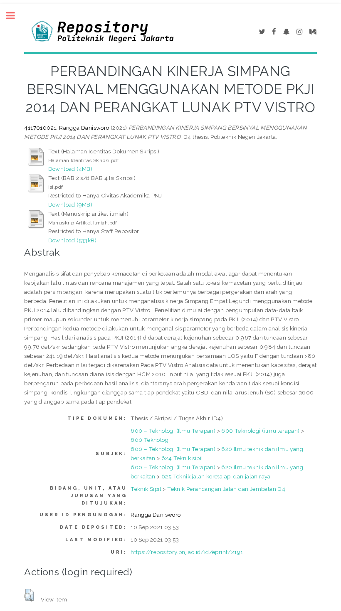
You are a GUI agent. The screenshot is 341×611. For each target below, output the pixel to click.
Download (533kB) (72, 240)
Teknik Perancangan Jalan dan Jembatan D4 (226, 488)
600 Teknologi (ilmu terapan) (260, 430)
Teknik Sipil (146, 488)
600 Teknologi (150, 439)
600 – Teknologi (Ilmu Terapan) (173, 430)
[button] (29, 595)
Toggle (15, 15)
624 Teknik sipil (182, 458)
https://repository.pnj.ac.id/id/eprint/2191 (187, 552)
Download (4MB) (70, 168)
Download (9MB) (70, 204)
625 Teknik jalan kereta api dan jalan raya (216, 476)
